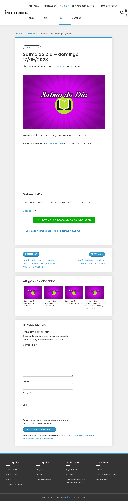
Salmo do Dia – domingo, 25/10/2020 (74, 302)
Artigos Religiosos (43, 479)
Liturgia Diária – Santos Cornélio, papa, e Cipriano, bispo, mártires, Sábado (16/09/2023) (39, 263)
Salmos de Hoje (55, 143)
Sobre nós (70, 474)
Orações (39, 474)
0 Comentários (59, 66)
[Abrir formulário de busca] (122, 12)
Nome (26, 381)
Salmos (9, 479)
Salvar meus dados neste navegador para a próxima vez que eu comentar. (45, 422)
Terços (39, 469)
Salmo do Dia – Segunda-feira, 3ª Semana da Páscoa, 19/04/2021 (94, 305)
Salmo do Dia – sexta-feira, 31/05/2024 (51, 303)
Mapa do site (101, 479)
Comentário (30, 344)
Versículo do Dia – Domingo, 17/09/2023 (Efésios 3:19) (91, 262)
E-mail (27, 393)
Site (25, 404)
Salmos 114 (29, 210)
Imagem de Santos (14, 484)
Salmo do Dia (32, 34)
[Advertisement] (64, 167)
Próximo (96, 254)
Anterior (32, 254)
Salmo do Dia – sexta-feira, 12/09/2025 (30, 303)
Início (21, 34)
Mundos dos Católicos (77, 497)
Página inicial (71, 469)
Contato (99, 469)
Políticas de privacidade (106, 474)
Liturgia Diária (12, 469)
